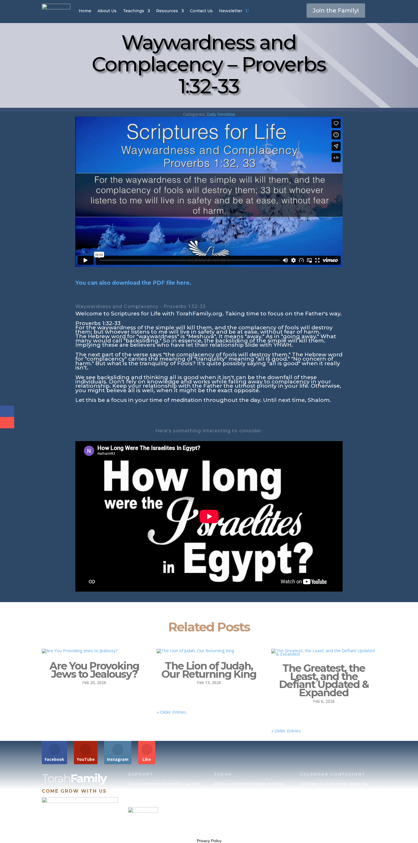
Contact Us (201, 10)
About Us (107, 10)
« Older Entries (171, 712)
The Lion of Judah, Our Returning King (209, 670)
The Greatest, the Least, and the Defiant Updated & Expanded (324, 680)
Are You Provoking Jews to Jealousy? (94, 670)
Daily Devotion (221, 114)
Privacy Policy (209, 840)
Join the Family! (336, 10)
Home (85, 10)
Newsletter (230, 10)
